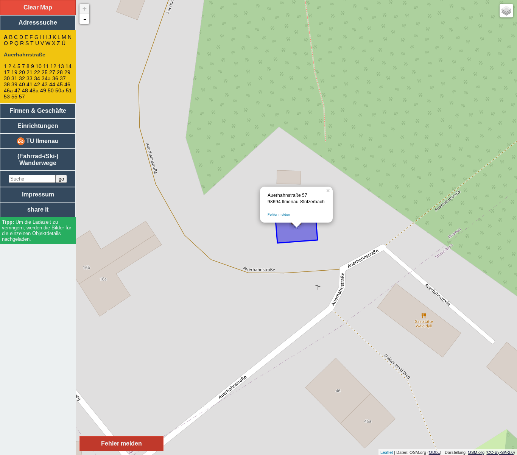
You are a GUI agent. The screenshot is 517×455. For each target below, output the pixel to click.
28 (60, 72)
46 (67, 84)
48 (25, 90)
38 (7, 84)
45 (60, 84)
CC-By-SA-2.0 (500, 452)
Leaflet (386, 452)
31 (14, 78)
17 (7, 72)
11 (46, 66)
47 (17, 90)
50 (51, 90)
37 (63, 78)
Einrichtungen (37, 126)
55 (14, 96)
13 (61, 66)
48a (34, 90)
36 (55, 78)
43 (45, 84)
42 (37, 84)
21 (29, 72)
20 (22, 72)
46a (8, 90)
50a (59, 90)
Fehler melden (279, 214)
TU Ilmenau (42, 141)
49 (43, 90)
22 (37, 72)
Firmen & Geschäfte (37, 111)
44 (52, 84)
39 (14, 84)
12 (53, 66)
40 (22, 84)
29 (67, 72)
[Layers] (506, 10)
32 (22, 78)
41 (29, 84)
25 (45, 72)
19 (14, 72)
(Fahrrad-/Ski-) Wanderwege (37, 159)
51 (69, 90)
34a (46, 78)
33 (29, 78)
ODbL (434, 452)
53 (7, 96)
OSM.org (476, 452)
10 (39, 66)
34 (37, 78)
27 (52, 72)
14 (68, 66)
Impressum (38, 194)
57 (22, 96)
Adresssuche (38, 22)
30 (7, 78)
